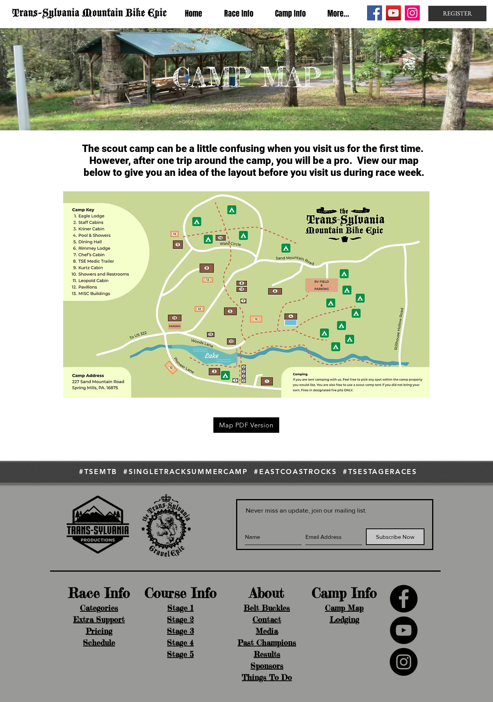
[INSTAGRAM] (404, 662)
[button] (238, 13)
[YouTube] (393, 12)
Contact (267, 619)
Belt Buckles (267, 608)
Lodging (344, 619)
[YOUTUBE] (404, 630)
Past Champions (267, 642)
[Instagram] (412, 12)
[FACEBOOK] (404, 599)
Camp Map (344, 608)
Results (267, 654)
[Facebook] (374, 12)
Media (267, 631)
